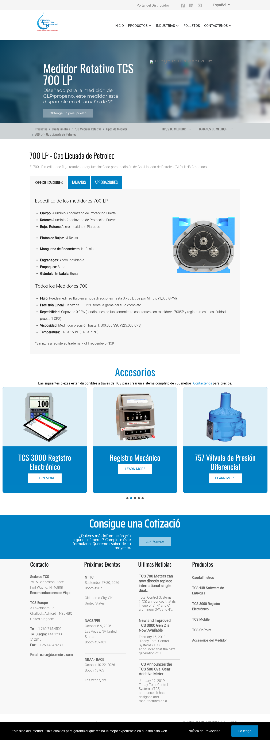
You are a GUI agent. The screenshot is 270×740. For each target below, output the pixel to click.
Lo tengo (244, 731)
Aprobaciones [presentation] (106, 182)
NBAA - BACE (94, 660)
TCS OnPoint (201, 630)
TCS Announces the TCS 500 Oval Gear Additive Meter (155, 669)
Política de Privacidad (204, 731)
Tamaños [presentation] (79, 182)
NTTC (89, 577)
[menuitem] (175, 129)
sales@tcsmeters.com (56, 655)
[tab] (48, 182)
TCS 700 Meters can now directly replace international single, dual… (156, 583)
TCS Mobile (200, 619)
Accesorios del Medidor (209, 640)
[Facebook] (184, 6)
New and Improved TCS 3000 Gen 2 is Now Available (155, 625)
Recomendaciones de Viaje (50, 593)
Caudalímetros (203, 578)
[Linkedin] (193, 6)
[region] (135, 76)
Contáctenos (202, 383)
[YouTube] (201, 6)
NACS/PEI (92, 621)
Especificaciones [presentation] (49, 182)
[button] (45, 440)
